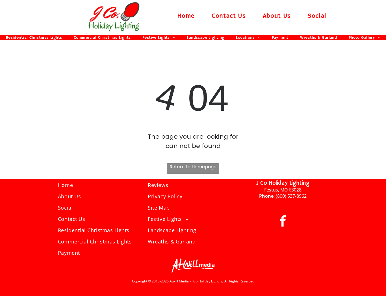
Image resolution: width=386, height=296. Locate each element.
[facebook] (283, 221)
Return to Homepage (193, 167)
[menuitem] (186, 16)
